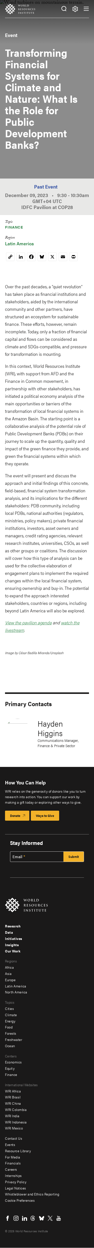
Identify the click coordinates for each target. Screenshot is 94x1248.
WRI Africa (13, 1090)
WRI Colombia (16, 1109)
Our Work (12, 950)
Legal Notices (15, 1187)
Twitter (50, 1218)
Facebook (7, 1218)
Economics (13, 1061)
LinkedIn (24, 1218)
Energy (10, 1020)
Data (9, 932)
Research (13, 925)
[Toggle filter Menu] (75, 9)
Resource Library (18, 1150)
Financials (13, 1162)
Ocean (10, 1045)
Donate (15, 815)
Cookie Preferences (20, 1200)
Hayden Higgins (50, 728)
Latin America (19, 243)
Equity (10, 1068)
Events (10, 1144)
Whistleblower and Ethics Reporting (32, 1193)
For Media (12, 1156)
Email (18, 856)
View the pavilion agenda (28, 622)
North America (16, 991)
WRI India (12, 1115)
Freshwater (13, 1039)
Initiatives (13, 938)
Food (9, 1026)
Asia (8, 973)
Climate (11, 1014)
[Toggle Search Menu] (63, 9)
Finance (14, 227)
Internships (13, 1175)
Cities (9, 1008)
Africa (9, 967)
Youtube (58, 1218)
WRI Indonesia (16, 1121)
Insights (12, 944)
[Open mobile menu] (86, 8)
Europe (10, 979)
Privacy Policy (15, 1181)
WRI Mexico (14, 1127)
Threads (33, 1218)
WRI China (13, 1103)
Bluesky (41, 1218)
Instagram (16, 1218)
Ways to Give (45, 815)
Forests (10, 1033)
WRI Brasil (13, 1096)
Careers (11, 1169)
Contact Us (13, 1138)
